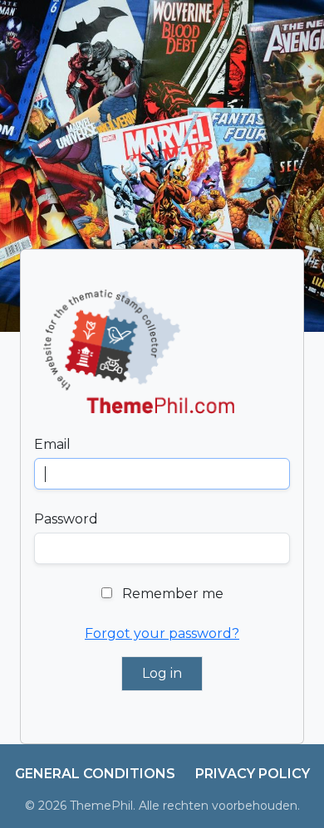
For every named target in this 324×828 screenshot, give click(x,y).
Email (52, 444)
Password (66, 519)
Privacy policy (252, 774)
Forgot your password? (162, 633)
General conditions (95, 774)
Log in (162, 673)
